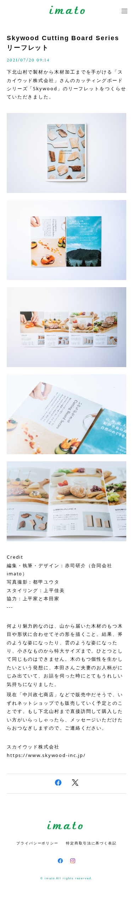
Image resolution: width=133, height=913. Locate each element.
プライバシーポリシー (37, 843)
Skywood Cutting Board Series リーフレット (63, 42)
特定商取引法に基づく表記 (91, 843)
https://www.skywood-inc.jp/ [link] (46, 755)
